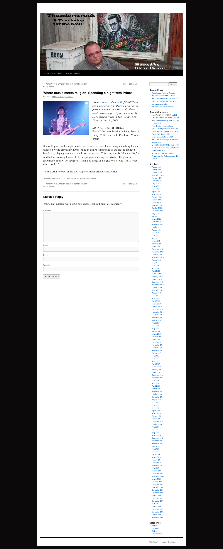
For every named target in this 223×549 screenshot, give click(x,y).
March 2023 (156, 194)
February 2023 (157, 197)
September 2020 (158, 257)
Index (60, 73)
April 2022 (156, 216)
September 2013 (158, 443)
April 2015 (156, 410)
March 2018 (156, 334)
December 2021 (157, 221)
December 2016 (157, 375)
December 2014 (157, 421)
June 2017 (155, 358)
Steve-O (69, 96)
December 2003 (157, 498)
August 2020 (156, 260)
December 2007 (157, 473)
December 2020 (157, 249)
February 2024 (157, 178)
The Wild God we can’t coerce (163, 106)
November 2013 (158, 440)
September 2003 (158, 501)
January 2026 (157, 169)
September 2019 (158, 290)
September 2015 (158, 397)
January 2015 (157, 418)
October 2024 (157, 172)
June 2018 (155, 325)
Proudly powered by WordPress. (164, 542)
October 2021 (157, 227)
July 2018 (155, 323)
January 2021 (157, 246)
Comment (47, 210)
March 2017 (156, 366)
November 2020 (158, 251)
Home (46, 73)
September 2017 (158, 350)
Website (46, 265)
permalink (92, 178)
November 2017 (158, 345)
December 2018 (157, 309)
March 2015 (156, 413)
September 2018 (158, 317)
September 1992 (158, 517)
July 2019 (155, 295)
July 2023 (155, 186)
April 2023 (156, 191)
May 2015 (155, 408)
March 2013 (156, 457)
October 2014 (157, 424)
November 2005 (158, 487)
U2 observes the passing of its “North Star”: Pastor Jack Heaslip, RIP (165, 131)
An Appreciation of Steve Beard (163, 95)
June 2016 (155, 380)
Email (46, 255)
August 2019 (156, 293)
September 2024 (158, 175)
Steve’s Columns (73, 73)
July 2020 (155, 262)
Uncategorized (70, 178)
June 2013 (155, 451)
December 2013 (157, 438)
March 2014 (156, 435)
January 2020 (157, 279)
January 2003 (157, 506)
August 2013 (156, 446)
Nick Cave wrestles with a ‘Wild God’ (165, 98)
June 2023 (155, 189)
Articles (154, 525)
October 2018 (157, 314)
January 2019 (157, 306)
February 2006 (157, 481)
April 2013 (156, 454)
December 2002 (157, 509)
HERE (114, 171)
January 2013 (157, 460)
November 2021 (158, 224)
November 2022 (158, 205)
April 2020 (156, 271)
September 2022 (158, 210)
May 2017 (155, 361)
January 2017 (157, 372)
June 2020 (155, 265)
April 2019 (156, 301)
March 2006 (156, 479)
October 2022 (157, 208)
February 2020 (157, 276)
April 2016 (156, 386)
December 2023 (157, 180)
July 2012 (155, 468)
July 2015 (155, 402)
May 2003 (155, 503)
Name (46, 245)
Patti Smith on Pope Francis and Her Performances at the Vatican (165, 156)
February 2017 (157, 369)
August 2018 (156, 320)
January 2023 (157, 199)
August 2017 (156, 353)
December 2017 (157, 342)
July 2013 (155, 449)
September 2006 (158, 476)
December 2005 (157, 484)
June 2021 (155, 235)
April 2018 (156, 331)
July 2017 (155, 355)
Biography (155, 528)
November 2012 (158, 465)
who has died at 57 (111, 102)
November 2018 (158, 312)
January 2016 (157, 388)
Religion (155, 531)
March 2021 (156, 241)
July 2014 (155, 427)
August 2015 (156, 399)
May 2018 (155, 328)
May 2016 (155, 383)
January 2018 (157, 339)
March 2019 (156, 303)
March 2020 (156, 273)
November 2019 (158, 284)
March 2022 (156, 219)
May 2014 (155, 432)
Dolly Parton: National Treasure (163, 93)
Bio (53, 73)
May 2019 (155, 298)
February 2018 (157, 336)
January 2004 (157, 495)
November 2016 (158, 377)
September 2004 (158, 492)
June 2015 (155, 405)
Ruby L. (155, 153)
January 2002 (157, 514)
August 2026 (156, 167)
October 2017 (157, 347)
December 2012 (157, 462)
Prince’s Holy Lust (131, 83)
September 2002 (158, 512)
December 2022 (157, 202)
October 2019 (157, 287)
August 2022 (156, 213)
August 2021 (156, 230)
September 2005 (158, 490)
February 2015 (157, 416)
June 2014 (155, 429)
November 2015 (158, 391)
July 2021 (155, 232)
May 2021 (155, 238)
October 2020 (157, 254)
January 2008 (157, 470)
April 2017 (156, 364)
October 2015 (157, 394)
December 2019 (157, 282)
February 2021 (157, 243)
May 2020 (155, 268)
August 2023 (156, 183)
